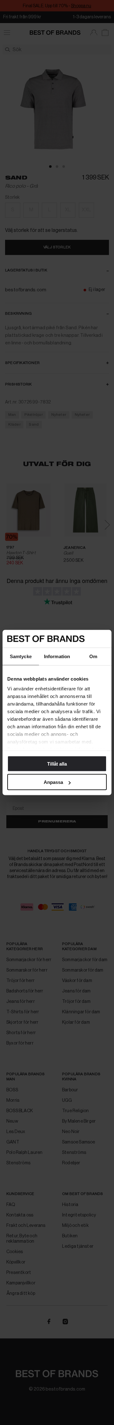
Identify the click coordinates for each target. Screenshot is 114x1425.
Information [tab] (57, 656)
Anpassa (53, 782)
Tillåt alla (57, 763)
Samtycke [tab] (21, 656)
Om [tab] (93, 656)
